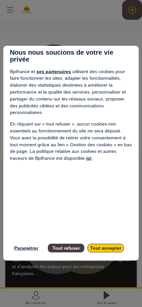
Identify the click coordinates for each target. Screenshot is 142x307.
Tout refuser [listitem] (66, 248)
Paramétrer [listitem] (26, 248)
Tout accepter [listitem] (105, 248)
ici (88, 158)
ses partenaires (53, 71)
